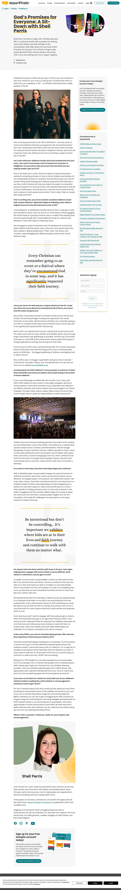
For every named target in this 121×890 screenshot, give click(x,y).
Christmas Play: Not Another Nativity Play (90, 245)
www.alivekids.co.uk (39, 365)
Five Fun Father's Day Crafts (90, 201)
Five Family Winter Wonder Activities (90, 180)
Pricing (49, 3)
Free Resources (59, 3)
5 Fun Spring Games (87, 256)
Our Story (41, 3)
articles (14, 9)
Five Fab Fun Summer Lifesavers (92, 158)
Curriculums (71, 3)
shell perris (23, 9)
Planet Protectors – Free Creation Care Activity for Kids (91, 235)
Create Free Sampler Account (28, 861)
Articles (80, 3)
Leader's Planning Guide (88, 161)
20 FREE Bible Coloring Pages (90, 144)
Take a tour (100, 3)
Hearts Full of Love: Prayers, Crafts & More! (90, 223)
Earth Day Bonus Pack (88, 191)
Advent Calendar (86, 148)
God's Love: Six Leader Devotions (92, 165)
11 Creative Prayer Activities (90, 169)
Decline (95, 883)
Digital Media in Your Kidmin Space (92, 215)
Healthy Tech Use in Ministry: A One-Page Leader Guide (91, 251)
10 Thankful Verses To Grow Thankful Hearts (90, 209)
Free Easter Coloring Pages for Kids (91, 261)
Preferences (79, 883)
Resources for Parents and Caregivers (90, 196)
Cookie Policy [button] (66, 882)
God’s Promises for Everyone (39, 802)
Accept (111, 883)
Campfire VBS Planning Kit (89, 240)
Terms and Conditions (92, 305)
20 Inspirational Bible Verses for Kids (91, 229)
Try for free (113, 3)
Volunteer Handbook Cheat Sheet (92, 218)
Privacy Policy (92, 307)
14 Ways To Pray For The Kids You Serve (92, 174)
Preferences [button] (37, 884)
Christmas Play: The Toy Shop (91, 205)
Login (87, 3)
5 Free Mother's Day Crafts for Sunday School (91, 186)
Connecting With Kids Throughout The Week (92, 152)
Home (6, 9)
